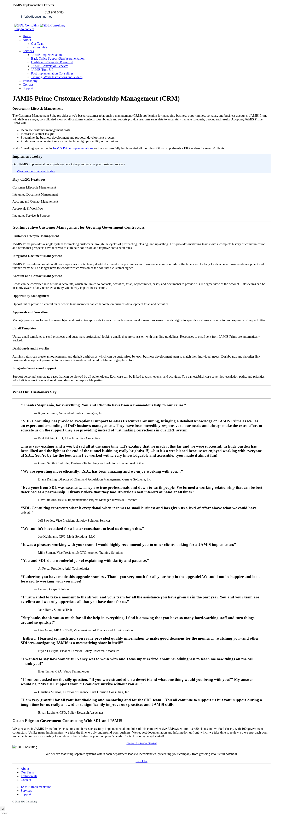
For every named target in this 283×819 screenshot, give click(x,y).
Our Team (27, 772)
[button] (35, 171)
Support (26, 794)
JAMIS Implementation (36, 787)
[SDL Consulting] (40, 25)
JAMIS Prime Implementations (73, 148)
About (25, 768)
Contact (26, 780)
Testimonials (29, 776)
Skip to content (24, 29)
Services (26, 790)
